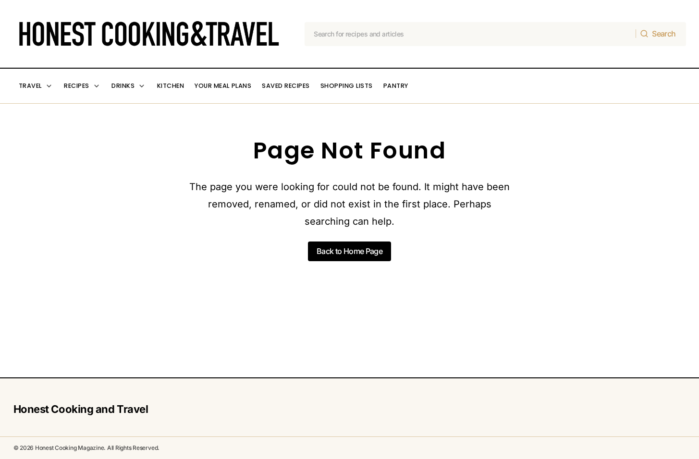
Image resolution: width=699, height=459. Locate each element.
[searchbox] (470, 34)
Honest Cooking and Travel (80, 409)
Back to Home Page (349, 251)
